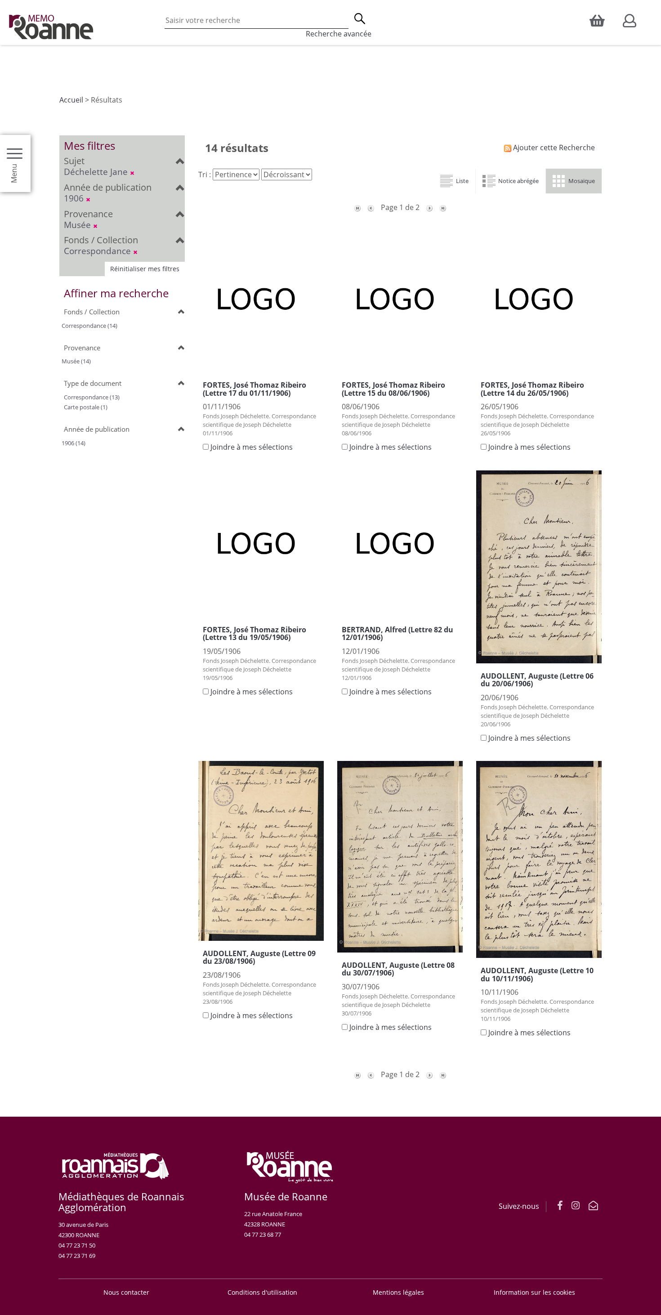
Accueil (71, 100)
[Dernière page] (443, 207)
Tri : (204, 174)
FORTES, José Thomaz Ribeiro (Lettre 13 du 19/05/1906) (254, 634)
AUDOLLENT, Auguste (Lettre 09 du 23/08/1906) (259, 957)
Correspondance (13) (92, 397)
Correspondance (98, 250)
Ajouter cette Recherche (553, 147)
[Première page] (357, 207)
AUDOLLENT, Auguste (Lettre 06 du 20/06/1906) (537, 680)
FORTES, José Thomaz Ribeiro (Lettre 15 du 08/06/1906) (393, 389)
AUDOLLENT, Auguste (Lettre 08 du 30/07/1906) (398, 969)
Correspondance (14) (89, 326)
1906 (75, 198)
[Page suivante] (429, 207)
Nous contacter (126, 1292)
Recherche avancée (338, 34)
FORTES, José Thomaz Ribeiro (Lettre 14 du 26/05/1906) (532, 389)
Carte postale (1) (85, 407)
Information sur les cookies (534, 1292)
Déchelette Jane (97, 171)
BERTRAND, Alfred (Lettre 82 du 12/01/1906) (397, 634)
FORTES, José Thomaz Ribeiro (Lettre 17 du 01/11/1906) (254, 389)
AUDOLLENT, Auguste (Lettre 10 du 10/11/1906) (537, 975)
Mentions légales (398, 1292)
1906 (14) (73, 443)
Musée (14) (76, 361)
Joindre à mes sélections (251, 447)
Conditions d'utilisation (262, 1292)
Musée (78, 224)
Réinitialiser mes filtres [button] (144, 268)
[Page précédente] (371, 207)
